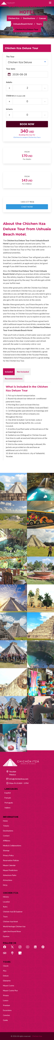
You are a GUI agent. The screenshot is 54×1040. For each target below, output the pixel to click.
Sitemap (6, 850)
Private (6, 995)
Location (6, 902)
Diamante (7, 981)
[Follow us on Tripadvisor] (6, 954)
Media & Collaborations (12, 845)
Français (8, 798)
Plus (4, 971)
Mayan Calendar (9, 865)
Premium (6, 1005)
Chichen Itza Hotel (10, 921)
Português (9, 803)
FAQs (5, 885)
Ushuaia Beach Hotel (23, 24)
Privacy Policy (8, 855)
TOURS (7, 962)
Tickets (6, 826)
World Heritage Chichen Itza (14, 926)
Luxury (5, 1000)
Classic (6, 966)
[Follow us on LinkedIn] (37, 948)
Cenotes (6, 1015)
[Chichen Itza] (8, 3)
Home (5, 821)
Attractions (7, 880)
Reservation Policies (11, 860)
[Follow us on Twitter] (14, 948)
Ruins (5, 907)
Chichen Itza (13, 18)
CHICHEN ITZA (10, 893)
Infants (9, 109)
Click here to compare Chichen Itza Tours (27, 137)
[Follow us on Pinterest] (44, 948)
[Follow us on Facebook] (6, 948)
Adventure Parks (9, 875)
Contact (6, 836)
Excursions (7, 1010)
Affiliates (6, 840)
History (6, 897)
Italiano (7, 808)
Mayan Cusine (8, 985)
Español (8, 793)
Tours (39, 24)
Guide (5, 1020)
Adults (9, 82)
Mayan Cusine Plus (10, 990)
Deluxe (6, 976)
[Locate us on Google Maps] (14, 954)
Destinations (29, 18)
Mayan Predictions (10, 870)
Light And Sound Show (12, 931)
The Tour (10, 56)
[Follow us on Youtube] (29, 948)
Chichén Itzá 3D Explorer (12, 912)
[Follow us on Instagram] (21, 948)
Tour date (10, 68)
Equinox (6, 936)
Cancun (42, 18)
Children (15, 95)
